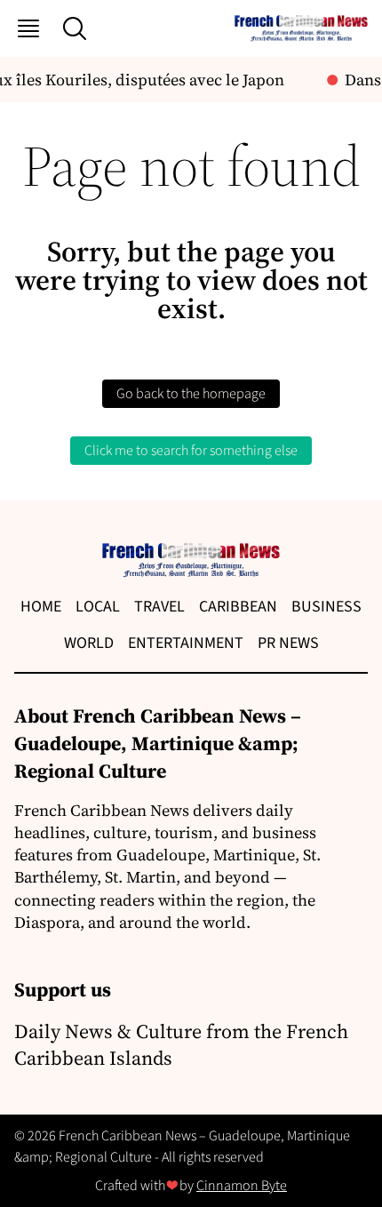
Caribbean (238, 607)
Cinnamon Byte (241, 1185)
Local (98, 607)
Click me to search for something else (191, 450)
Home (40, 607)
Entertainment (185, 643)
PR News (288, 643)
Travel (159, 607)
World (89, 643)
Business (326, 607)
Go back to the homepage (191, 394)
